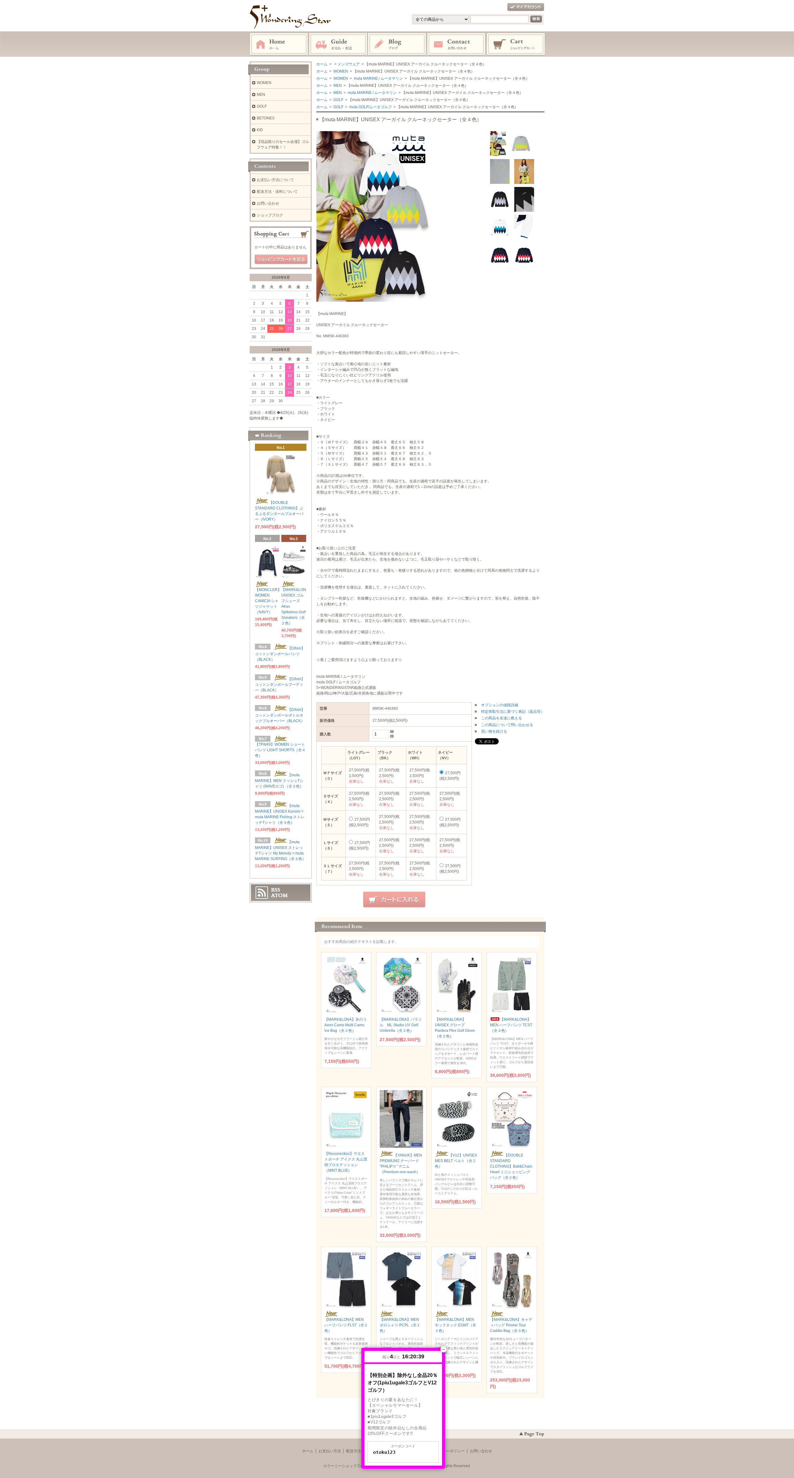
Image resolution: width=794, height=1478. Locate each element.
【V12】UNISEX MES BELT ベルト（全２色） (456, 1161)
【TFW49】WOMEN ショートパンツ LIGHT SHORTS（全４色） (280, 750)
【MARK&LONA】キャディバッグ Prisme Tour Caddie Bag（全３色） (511, 1325)
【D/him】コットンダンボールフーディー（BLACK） (280, 684)
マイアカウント (525, 7)
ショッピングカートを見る (281, 259)
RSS (275, 890)
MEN (337, 85)
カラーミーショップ (340, 1466)
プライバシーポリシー (446, 1451)
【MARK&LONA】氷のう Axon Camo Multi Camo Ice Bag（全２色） (345, 1025)
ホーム (279, 44)
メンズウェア (348, 64)
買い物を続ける (494, 731)
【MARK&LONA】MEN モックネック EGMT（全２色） (455, 1325)
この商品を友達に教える (501, 718)
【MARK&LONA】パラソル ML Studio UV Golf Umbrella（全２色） (401, 1025)
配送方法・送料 (359, 1451)
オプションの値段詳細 (499, 705)
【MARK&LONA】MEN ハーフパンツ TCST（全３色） (511, 1025)
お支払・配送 (338, 44)
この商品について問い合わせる (507, 725)
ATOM (279, 895)
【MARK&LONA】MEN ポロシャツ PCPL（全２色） (400, 1325)
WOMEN (340, 71)
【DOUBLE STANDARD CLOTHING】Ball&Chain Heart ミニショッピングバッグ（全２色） (511, 1166)
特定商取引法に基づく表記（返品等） (512, 711)
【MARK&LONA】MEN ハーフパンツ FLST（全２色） (346, 1325)
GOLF (337, 100)
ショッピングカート (516, 44)
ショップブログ (270, 215)
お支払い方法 (330, 1451)
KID (260, 130)
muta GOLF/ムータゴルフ (370, 107)
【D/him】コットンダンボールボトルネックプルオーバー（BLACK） (280, 715)
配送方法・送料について (277, 191)
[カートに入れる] (394, 900)
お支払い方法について (275, 180)
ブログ (397, 44)
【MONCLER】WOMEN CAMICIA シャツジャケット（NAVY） (268, 601)
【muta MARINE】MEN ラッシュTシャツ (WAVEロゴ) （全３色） (279, 780)
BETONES (265, 118)
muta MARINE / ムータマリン (378, 78)
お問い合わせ (456, 44)
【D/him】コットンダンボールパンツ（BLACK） (280, 654)
